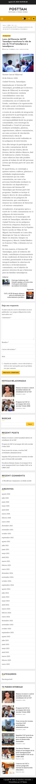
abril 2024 (5, 605)
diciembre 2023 (7, 621)
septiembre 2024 (8, 585)
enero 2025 (6, 569)
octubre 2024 (6, 581)
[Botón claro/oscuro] (24, 19)
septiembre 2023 (8, 632)
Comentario (6, 318)
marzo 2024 (6, 609)
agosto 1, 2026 (21, 743)
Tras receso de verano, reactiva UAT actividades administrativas (8, 725)
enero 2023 (6, 664)
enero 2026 (6, 522)
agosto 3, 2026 (21, 408)
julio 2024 (5, 593)
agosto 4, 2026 (21, 394)
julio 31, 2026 (20, 759)
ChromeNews (13, 782)
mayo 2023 (5, 648)
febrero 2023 (6, 660)
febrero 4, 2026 (14, 49)
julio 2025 (5, 545)
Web (3, 357)
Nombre (5, 342)
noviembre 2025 (7, 530)
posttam (6, 49)
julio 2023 (5, 640)
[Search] (29, 18)
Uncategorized (6, 35)
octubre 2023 (6, 629)
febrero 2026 (6, 518)
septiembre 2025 (8, 538)
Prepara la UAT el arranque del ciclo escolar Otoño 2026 (8, 405)
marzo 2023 (6, 656)
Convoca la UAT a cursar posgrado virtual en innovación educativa (8, 768)
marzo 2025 (6, 561)
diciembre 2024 (7, 573)
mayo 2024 (5, 601)
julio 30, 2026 (20, 772)
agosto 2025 (6, 541)
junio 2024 (5, 597)
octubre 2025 (6, 534)
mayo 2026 (5, 506)
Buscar (6, 418)
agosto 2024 (6, 589)
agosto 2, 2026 (21, 729)
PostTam (18, 9)
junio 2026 (5, 502)
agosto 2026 (6, 494)
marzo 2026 (6, 514)
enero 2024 (6, 617)
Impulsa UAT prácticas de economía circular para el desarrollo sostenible (8, 739)
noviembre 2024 (7, 577)
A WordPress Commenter (11, 481)
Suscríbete (33, 18)
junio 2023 (5, 644)
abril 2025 (5, 557)
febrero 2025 (6, 565)
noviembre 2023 (7, 625)
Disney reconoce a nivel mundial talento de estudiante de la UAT (8, 391)
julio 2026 (5, 498)
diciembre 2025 (7, 526)
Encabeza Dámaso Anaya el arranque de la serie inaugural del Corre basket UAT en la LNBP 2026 (17, 465)
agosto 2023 (6, 636)
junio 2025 (5, 549)
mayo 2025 (5, 553)
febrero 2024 (6, 613)
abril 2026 (5, 510)
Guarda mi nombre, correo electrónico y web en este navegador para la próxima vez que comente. (18, 366)
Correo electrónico (9, 349)
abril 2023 (5, 652)
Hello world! (27, 481)
